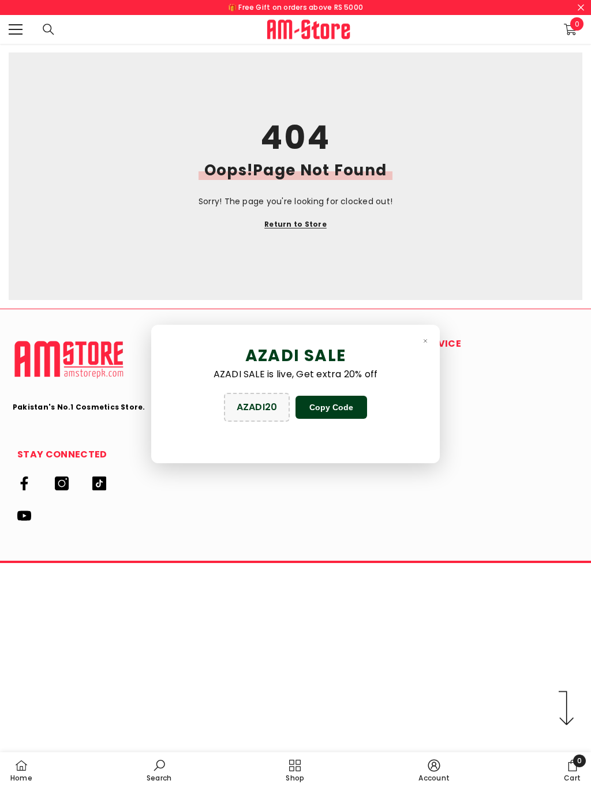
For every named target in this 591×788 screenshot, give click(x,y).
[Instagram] (61, 483)
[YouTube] (24, 515)
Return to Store (295, 224)
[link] (159, 770)
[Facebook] (24, 483)
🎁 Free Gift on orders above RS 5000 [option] (295, 7)
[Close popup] (425, 340)
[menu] (16, 29)
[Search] (48, 29)
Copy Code (331, 407)
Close (581, 7)
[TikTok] (99, 483)
